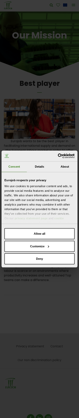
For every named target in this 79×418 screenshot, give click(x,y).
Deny (39, 258)
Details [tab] (39, 166)
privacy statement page (31, 218)
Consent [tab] (14, 166)
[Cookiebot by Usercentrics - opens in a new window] (58, 155)
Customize (37, 246)
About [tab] (65, 166)
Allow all (39, 233)
